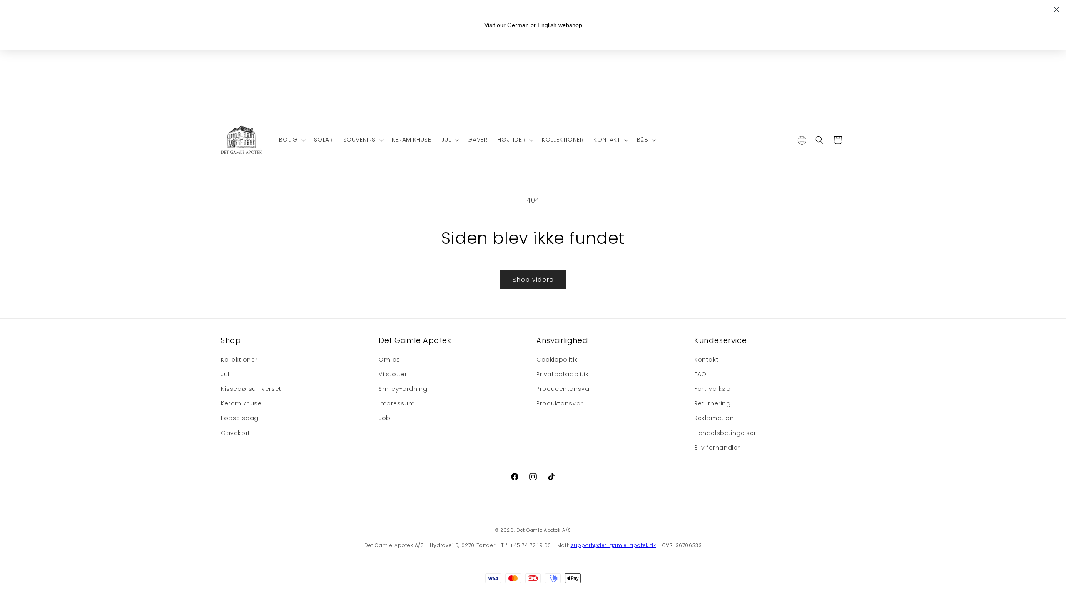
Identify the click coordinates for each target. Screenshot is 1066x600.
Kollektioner (239, 359)
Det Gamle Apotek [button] (415, 340)
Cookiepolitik (557, 359)
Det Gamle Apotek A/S (543, 530)
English (547, 25)
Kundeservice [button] (720, 340)
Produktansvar (559, 403)
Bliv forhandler (717, 447)
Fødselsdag (240, 418)
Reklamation (714, 418)
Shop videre (533, 279)
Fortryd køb (712, 389)
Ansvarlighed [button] (562, 340)
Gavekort (235, 433)
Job (385, 418)
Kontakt (706, 359)
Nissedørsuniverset (251, 389)
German (518, 25)
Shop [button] (231, 340)
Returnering (712, 403)
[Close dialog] (1056, 9)
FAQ (700, 374)
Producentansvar (564, 389)
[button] (291, 139)
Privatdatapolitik (562, 374)
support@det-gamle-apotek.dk (613, 545)
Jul (225, 374)
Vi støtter (393, 374)
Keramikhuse (241, 403)
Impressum (397, 403)
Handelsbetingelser (725, 433)
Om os (389, 359)
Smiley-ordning (403, 389)
